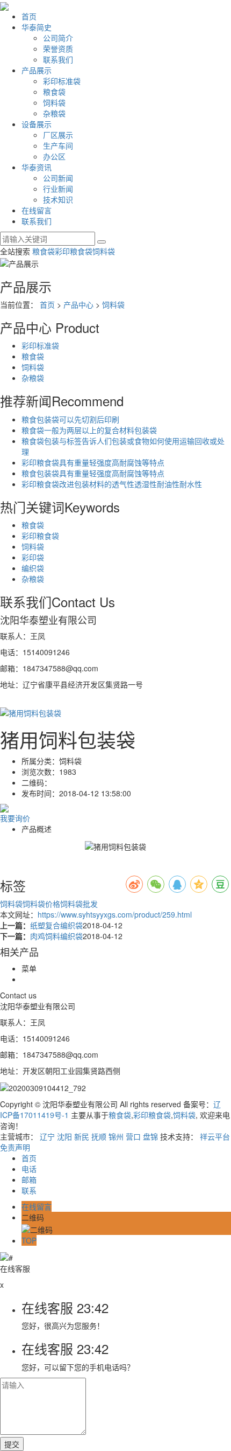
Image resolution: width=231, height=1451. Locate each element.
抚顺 (98, 1136)
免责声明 (15, 1147)
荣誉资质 (58, 48)
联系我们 (58, 59)
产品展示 (36, 70)
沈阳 (64, 1136)
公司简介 (58, 37)
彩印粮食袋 (73, 251)
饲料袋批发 (79, 903)
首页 (29, 16)
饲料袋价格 (41, 903)
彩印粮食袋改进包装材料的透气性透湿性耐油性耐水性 (111, 483)
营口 (133, 1136)
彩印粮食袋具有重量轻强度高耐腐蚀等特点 (92, 462)
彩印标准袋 (62, 80)
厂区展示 (58, 134)
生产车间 (58, 145)
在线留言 (36, 210)
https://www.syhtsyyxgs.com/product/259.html (115, 914)
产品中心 (78, 304)
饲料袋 (54, 102)
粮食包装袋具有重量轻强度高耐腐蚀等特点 (92, 473)
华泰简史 (36, 27)
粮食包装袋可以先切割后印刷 (70, 419)
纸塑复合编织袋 (56, 925)
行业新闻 (58, 188)
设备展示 (36, 124)
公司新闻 (58, 177)
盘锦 (150, 1136)
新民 (81, 1136)
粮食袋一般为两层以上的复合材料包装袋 (89, 430)
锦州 (116, 1136)
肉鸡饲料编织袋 (56, 936)
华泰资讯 (36, 167)
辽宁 (47, 1136)
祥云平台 (215, 1136)
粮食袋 (54, 91)
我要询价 (15, 818)
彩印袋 (32, 557)
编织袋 (32, 568)
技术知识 (58, 199)
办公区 (54, 156)
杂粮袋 (54, 113)
